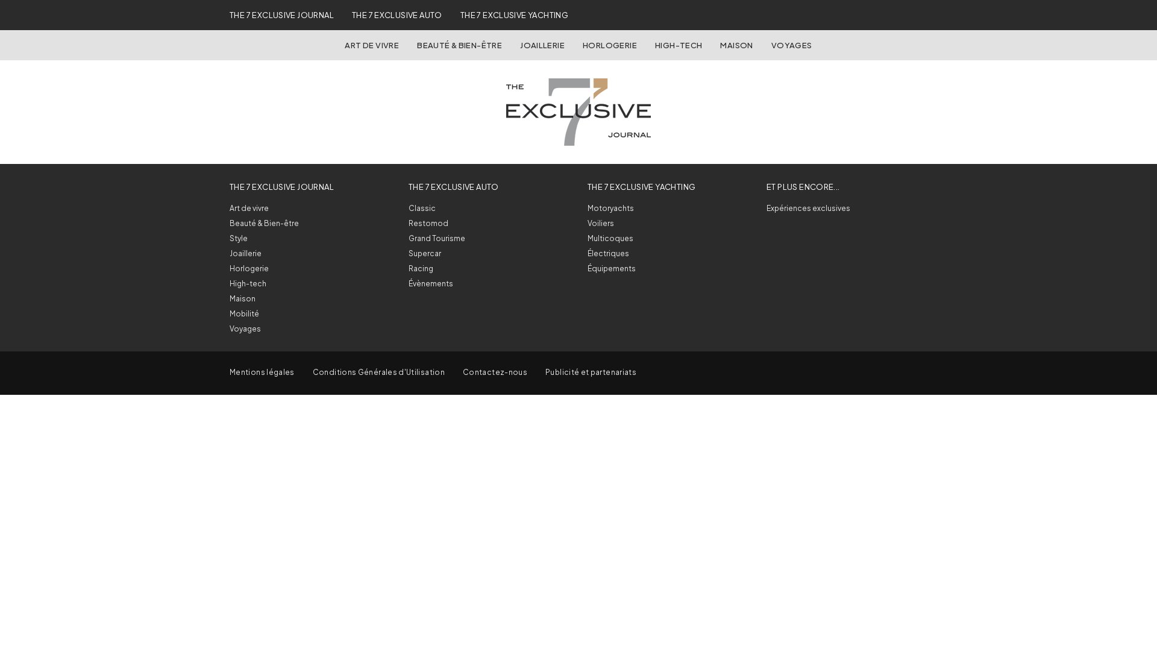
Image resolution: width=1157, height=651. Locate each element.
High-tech (248, 283)
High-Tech (679, 45)
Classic (422, 208)
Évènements (431, 283)
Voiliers (601, 223)
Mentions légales (262, 372)
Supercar (425, 253)
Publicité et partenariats (590, 372)
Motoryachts (611, 208)
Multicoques (610, 238)
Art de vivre (372, 45)
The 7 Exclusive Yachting (514, 15)
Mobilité (244, 313)
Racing (421, 268)
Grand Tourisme (437, 238)
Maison (736, 45)
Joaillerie (542, 45)
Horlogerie (610, 45)
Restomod (428, 223)
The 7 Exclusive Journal (282, 15)
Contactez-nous (495, 372)
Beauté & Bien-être (459, 45)
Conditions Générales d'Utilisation (379, 372)
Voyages (791, 45)
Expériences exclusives (808, 208)
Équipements (612, 268)
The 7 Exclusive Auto (397, 15)
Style (239, 238)
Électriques (608, 253)
